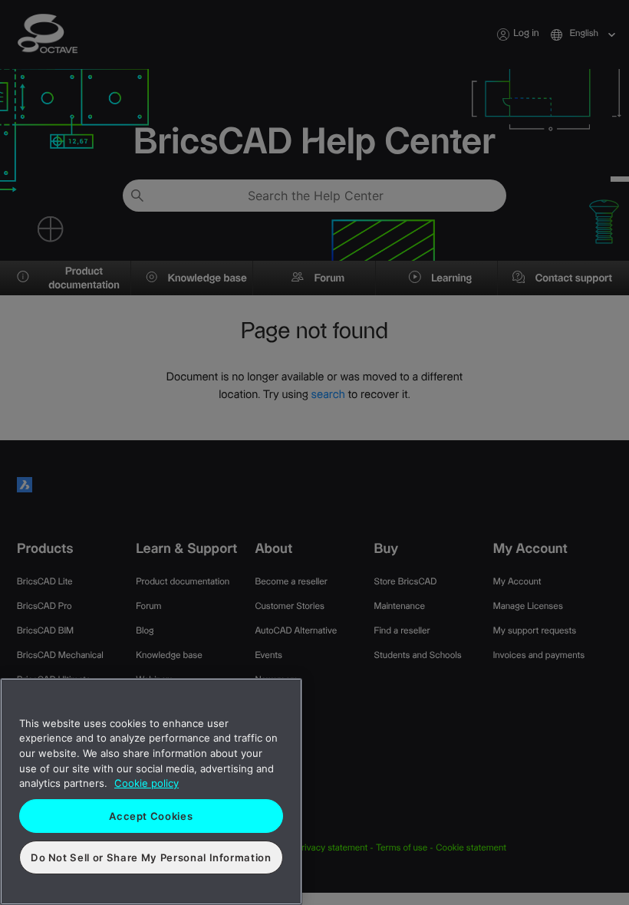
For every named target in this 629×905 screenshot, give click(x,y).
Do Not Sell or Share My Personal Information (151, 857)
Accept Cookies (151, 816)
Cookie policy (146, 783)
